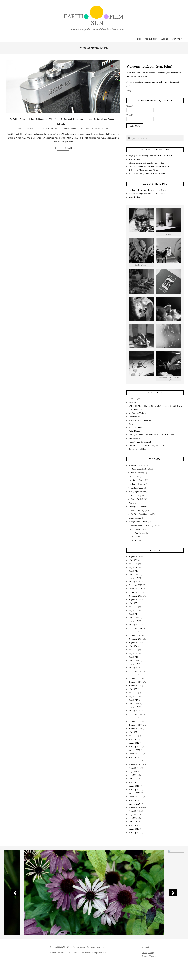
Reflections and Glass (138, 448)
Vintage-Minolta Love (97, 128)
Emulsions (135, 495)
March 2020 (134, 828)
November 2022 (135, 717)
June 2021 (133, 775)
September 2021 (136, 764)
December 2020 (135, 796)
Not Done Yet (134, 416)
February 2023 (135, 707)
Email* (129, 115)
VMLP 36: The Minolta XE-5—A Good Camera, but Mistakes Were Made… (63, 121)
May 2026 (133, 567)
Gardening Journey (137, 483)
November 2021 (135, 757)
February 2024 (135, 664)
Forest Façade (134, 438)
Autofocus (139, 533)
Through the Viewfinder (139, 506)
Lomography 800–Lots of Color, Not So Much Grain (151, 434)
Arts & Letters (137, 472)
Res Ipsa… (133, 402)
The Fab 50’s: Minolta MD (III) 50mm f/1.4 (147, 445)
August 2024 (134, 642)
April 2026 (133, 570)
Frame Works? (137, 499)
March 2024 (134, 660)
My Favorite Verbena (137, 413)
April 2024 (133, 656)
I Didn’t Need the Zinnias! (140, 441)
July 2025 (133, 603)
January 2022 (134, 750)
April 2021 (133, 782)
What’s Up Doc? (136, 427)
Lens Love (137, 529)
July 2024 (133, 646)
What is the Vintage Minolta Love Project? (147, 173)
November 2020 (135, 800)
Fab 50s (138, 536)
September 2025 (136, 595)
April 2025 (133, 613)
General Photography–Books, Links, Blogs (147, 193)
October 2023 (134, 678)
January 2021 (134, 793)
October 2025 (134, 592)
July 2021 (133, 771)
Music (135, 476)
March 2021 (134, 785)
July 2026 (133, 560)
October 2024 (134, 635)
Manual (50, 128)
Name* (129, 106)
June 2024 (133, 649)
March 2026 (134, 574)
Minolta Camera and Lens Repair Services (147, 162)
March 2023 (134, 703)
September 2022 (136, 724)
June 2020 (133, 818)
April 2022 (133, 739)
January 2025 (134, 624)
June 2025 (133, 606)
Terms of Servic (149, 956)
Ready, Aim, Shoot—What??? (141, 420)
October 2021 (134, 760)
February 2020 (135, 832)
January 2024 (134, 667)
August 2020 (134, 810)
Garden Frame (137, 487)
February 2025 (135, 621)
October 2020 (134, 803)
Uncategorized (135, 517)
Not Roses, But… (136, 398)
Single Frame (138, 480)
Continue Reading (63, 147)
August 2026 (134, 556)
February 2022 (135, 746)
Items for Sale (134, 159)
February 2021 (135, 789)
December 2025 (135, 585)
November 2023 (135, 674)
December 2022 (135, 714)
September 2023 (136, 681)
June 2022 (133, 735)
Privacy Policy (148, 952)
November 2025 (135, 588)
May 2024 (133, 653)
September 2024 (136, 638)
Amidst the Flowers (137, 465)
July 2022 (133, 732)
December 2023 (135, 671)
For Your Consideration (139, 468)
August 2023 (134, 685)
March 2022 (134, 742)
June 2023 (133, 692)
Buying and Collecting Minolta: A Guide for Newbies (151, 155)
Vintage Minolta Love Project (70, 128)
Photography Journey (138, 491)
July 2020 (133, 814)
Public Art (133, 503)
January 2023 (134, 710)
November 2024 (135, 631)
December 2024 (135, 628)
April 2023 (133, 699)
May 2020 (133, 821)
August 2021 (134, 767)
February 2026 (135, 578)
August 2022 (134, 728)
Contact (145, 946)
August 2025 (134, 599)
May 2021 (133, 778)
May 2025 (133, 610)
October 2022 (134, 721)
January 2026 (134, 581)
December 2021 (135, 753)
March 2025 (134, 617)
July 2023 (133, 689)
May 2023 (133, 696)
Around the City (138, 510)
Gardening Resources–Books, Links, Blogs (147, 189)
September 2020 (136, 807)
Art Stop (132, 423)
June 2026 (133, 563)
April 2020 (133, 825)
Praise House (134, 431)
